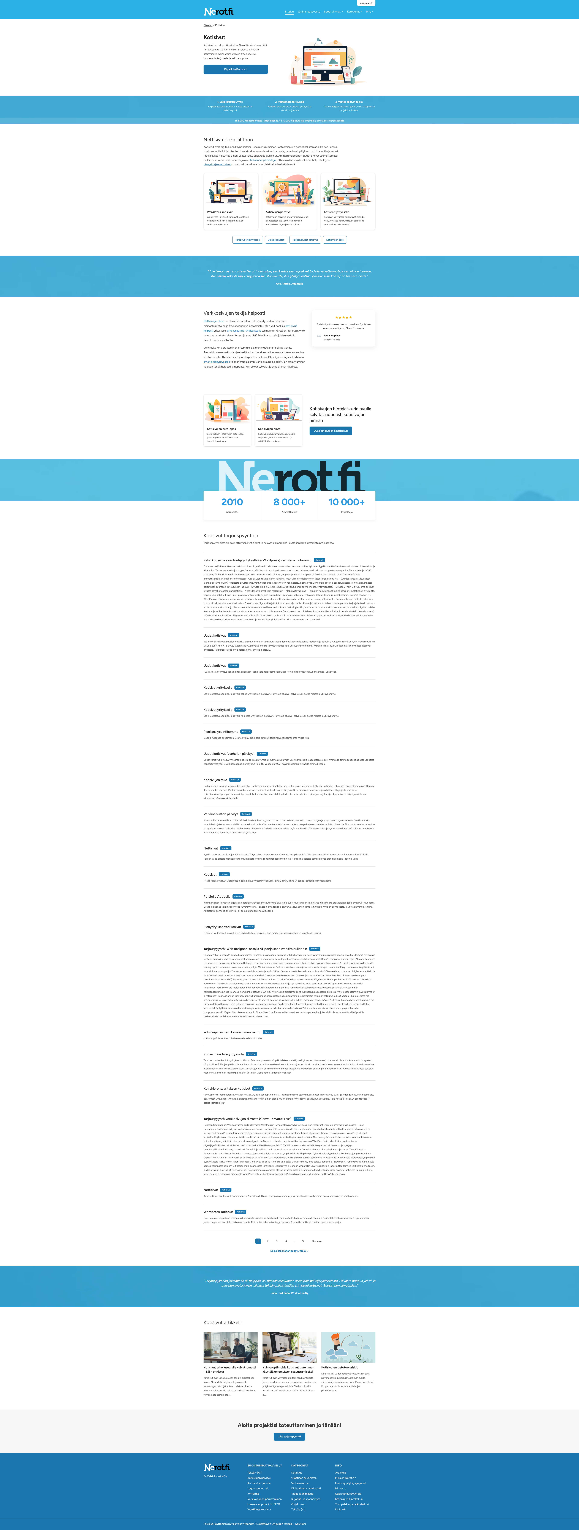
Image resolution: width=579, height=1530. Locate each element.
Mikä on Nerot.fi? (345, 1478)
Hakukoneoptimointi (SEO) (263, 1504)
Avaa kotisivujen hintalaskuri (331, 430)
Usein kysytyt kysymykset (350, 1483)
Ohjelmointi (298, 1504)
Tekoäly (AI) (254, 1472)
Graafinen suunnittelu (304, 1478)
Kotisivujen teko (335, 239)
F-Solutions (299, 1523)
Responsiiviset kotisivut (305, 239)
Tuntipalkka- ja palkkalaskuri (352, 1504)
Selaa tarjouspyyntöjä (348, 1493)
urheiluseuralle (235, 330)
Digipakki (340, 1509)
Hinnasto (340, 1488)
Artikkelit (340, 1472)
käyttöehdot (246, 1523)
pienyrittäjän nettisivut (217, 164)
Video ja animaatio (302, 1493)
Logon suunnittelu (258, 1488)
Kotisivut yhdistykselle (248, 239)
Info (368, 11)
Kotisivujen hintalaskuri (349, 1499)
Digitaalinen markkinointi (306, 1488)
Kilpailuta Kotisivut (235, 69)
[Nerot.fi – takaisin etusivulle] (219, 11)
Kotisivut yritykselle (259, 1483)
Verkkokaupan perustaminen (264, 1499)
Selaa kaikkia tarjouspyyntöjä (289, 1251)
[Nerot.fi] (224, 1467)
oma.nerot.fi (366, 3)
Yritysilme (253, 1493)
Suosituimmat (332, 11)
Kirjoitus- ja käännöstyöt (305, 1499)
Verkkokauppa (299, 1483)
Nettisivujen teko (214, 321)
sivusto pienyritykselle (217, 361)
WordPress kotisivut (259, 1509)
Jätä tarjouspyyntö (309, 11)
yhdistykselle (253, 330)
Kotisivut (319, 560)
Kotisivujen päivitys (259, 1478)
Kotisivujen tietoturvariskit (339, 1367)
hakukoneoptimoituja (263, 160)
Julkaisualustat (276, 239)
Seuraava (317, 1241)
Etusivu (289, 11)
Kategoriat (353, 11)
